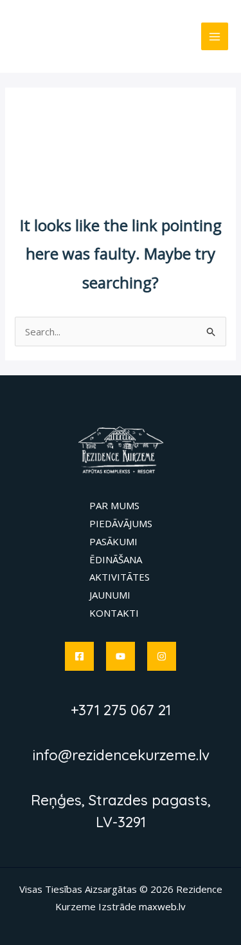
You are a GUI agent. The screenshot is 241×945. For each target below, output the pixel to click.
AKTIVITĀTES (119, 576)
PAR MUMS (114, 505)
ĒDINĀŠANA (115, 559)
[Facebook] (79, 656)
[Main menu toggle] (215, 36)
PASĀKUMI (113, 541)
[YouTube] (120, 656)
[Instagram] (161, 656)
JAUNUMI (109, 594)
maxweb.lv (162, 906)
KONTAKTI (114, 612)
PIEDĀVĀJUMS (120, 523)
